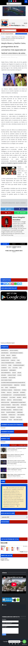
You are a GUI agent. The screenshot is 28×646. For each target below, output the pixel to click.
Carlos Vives (5, 360)
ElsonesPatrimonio (6, 385)
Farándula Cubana (6, 390)
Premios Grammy (11, 407)
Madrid (19, 397)
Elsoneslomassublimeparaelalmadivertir (13, 382)
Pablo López (15, 404)
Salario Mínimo (10, 412)
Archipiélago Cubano (16, 353)
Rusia (3, 412)
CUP (20, 367)
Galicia (9, 392)
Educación (12, 377)
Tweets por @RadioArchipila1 (8, 343)
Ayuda (3, 355)
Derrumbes (12, 370)
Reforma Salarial (6, 409)
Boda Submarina (6, 357)
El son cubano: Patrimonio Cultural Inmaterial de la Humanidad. (15, 455)
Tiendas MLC (12, 414)
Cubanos (4, 367)
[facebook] (9, 1)
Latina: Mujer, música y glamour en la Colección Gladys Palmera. (16, 475)
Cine (18, 360)
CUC (9, 367)
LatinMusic (4, 397)
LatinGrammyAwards (19, 395)
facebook (22, 244)
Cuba (9, 365)
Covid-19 (3, 365)
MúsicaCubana (17, 400)
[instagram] (15, 1)
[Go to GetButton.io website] (24, 644)
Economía (4, 377)
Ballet (8, 355)
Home (2, 37)
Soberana (20, 412)
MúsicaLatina (5, 402)
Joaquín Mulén (4, 558)
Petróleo (23, 404)
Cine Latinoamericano (7, 362)
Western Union (18, 419)
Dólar (19, 372)
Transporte (4, 417)
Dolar (14, 372)
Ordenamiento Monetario (18, 402)
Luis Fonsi (12, 397)
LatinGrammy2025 (6, 395)
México (3, 400)
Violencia (4, 419)
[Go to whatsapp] (24, 641)
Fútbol (3, 392)
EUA (2, 387)
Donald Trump (12, 375)
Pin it (9, 212)
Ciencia (13, 360)
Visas (10, 419)
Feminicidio (17, 390)
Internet (22, 392)
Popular (14, 445)
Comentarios (23, 445)
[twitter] (11, 1)
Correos (18, 362)
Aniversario (4, 353)
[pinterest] (13, 1)
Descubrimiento (6, 372)
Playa (2, 407)
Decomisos (4, 370)
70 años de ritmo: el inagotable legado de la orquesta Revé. (16, 449)
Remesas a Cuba (17, 409)
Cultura (15, 367)
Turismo (12, 417)
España (23, 385)
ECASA (19, 375)
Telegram (4, 414)
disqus (13, 244)
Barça (14, 355)
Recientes (5, 445)
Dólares (3, 375)
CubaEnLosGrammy (18, 365)
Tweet (9, 209)
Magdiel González (5, 560)
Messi (24, 397)
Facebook (3, 428)
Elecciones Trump (6, 380)
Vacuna (19, 417)
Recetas (20, 407)
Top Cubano (20, 414)
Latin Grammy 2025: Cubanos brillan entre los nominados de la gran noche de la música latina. (16, 462)
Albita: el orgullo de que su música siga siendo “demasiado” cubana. (16, 469)
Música (9, 400)
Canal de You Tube (5, 434)
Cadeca (15, 357)
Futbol (24, 390)
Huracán (15, 392)
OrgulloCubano (6, 404)
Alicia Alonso (14, 350)
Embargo (16, 385)
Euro (6, 387)
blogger (5, 244)
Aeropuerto (4, 350)
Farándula (13, 387)
